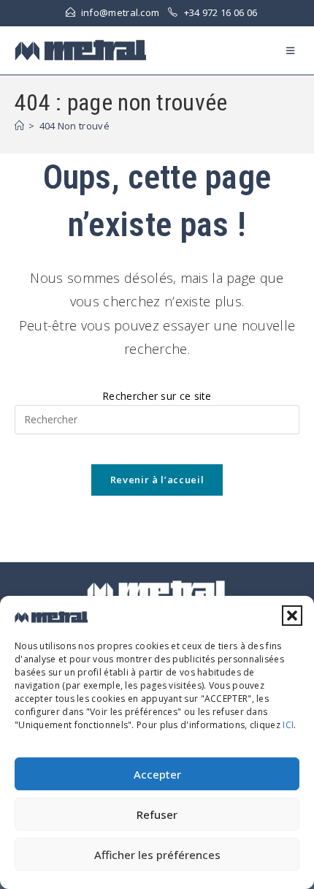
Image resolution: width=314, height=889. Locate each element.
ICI (288, 725)
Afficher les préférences (157, 854)
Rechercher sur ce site (157, 396)
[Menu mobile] (292, 50)
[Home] (19, 125)
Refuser (157, 814)
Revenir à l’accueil (157, 479)
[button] (292, 615)
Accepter (157, 774)
